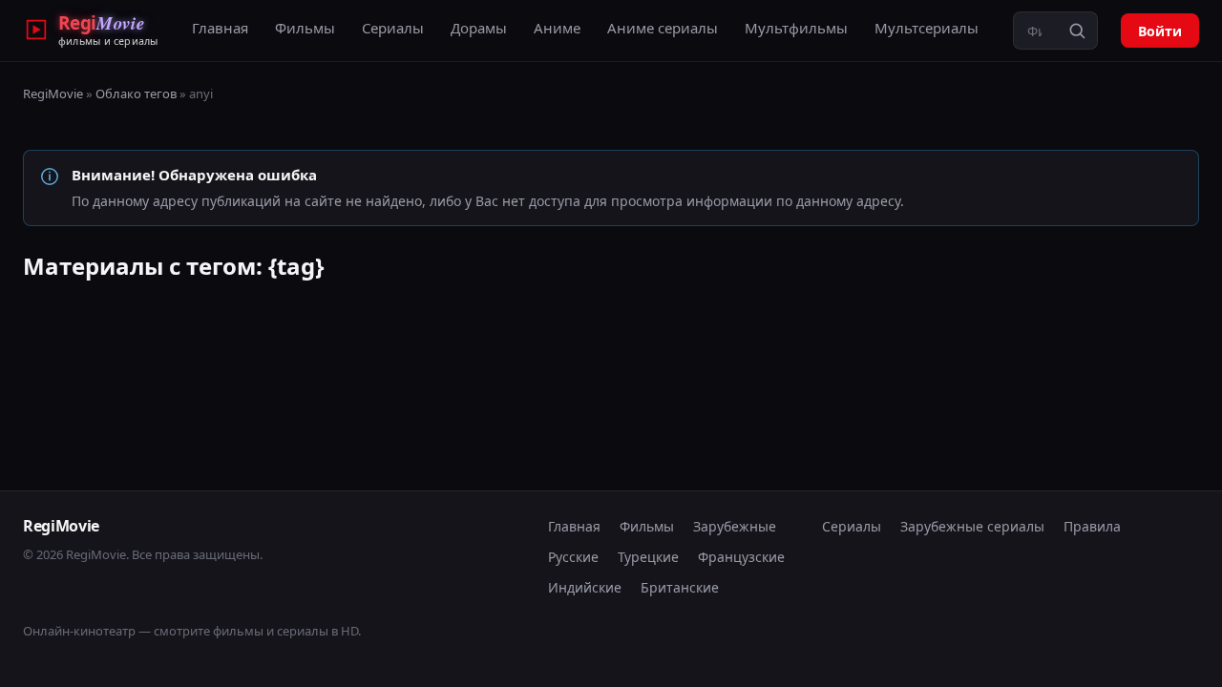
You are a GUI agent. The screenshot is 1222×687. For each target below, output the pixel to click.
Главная (220, 27)
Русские (573, 557)
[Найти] (1077, 30)
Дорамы (479, 27)
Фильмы (305, 27)
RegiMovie (53, 93)
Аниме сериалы (662, 27)
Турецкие (648, 557)
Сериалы (393, 27)
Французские (741, 557)
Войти (1160, 31)
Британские (680, 587)
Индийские (585, 587)
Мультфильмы (796, 27)
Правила (1092, 526)
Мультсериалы (926, 27)
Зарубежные (734, 526)
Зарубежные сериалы (972, 526)
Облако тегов (136, 93)
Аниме (557, 27)
